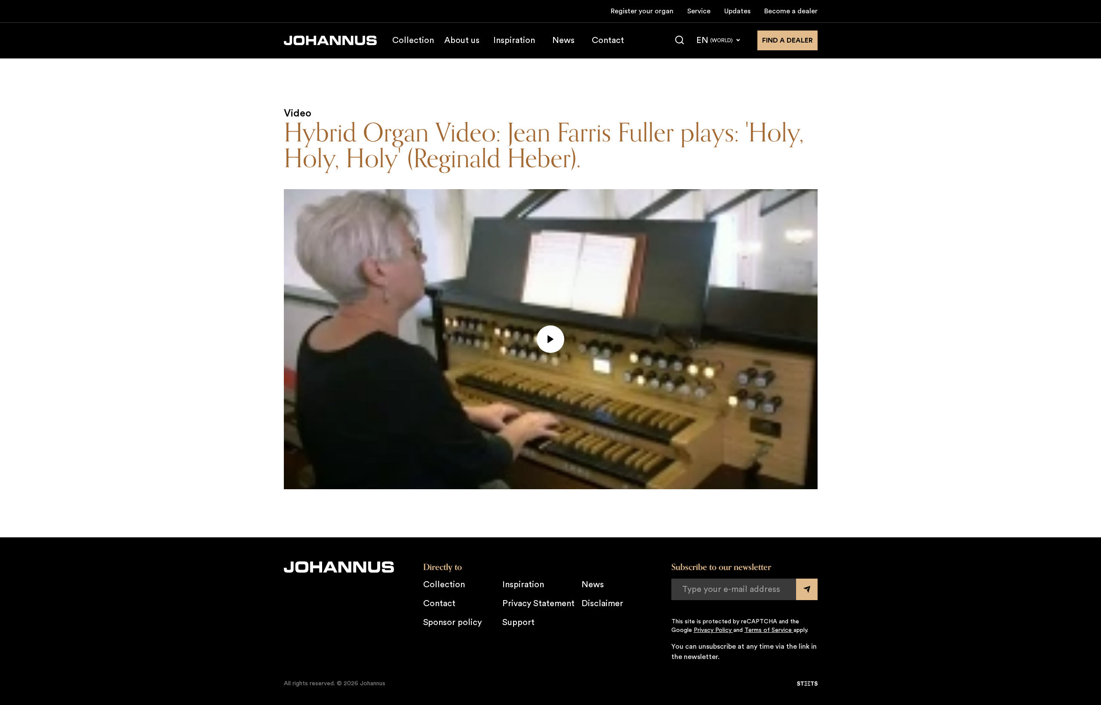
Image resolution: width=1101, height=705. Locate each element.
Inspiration (514, 40)
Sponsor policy (452, 622)
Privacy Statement (538, 603)
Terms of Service (768, 630)
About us (462, 40)
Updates (737, 11)
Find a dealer (787, 40)
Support (518, 622)
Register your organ (642, 11)
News (563, 40)
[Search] (679, 40)
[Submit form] (807, 589)
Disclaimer (602, 603)
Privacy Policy (713, 630)
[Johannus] (330, 40)
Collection (413, 40)
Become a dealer (791, 11)
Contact (608, 40)
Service (698, 11)
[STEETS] (807, 683)
